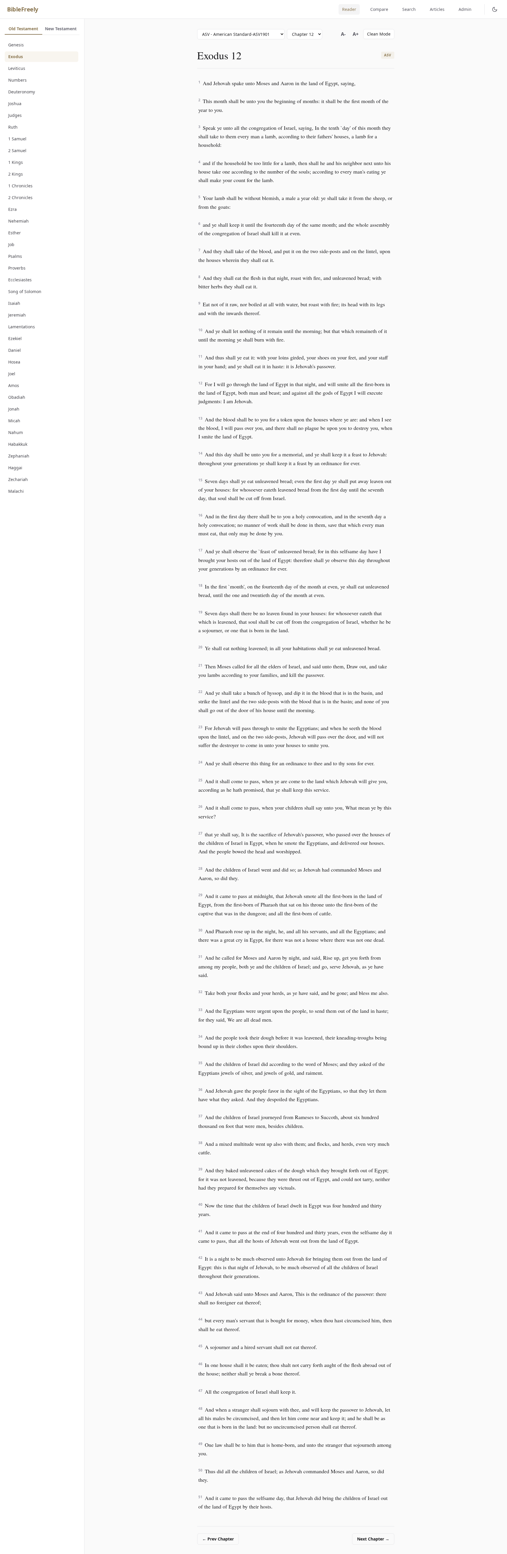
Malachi (16, 491)
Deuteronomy (21, 92)
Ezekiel (15, 338)
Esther (14, 233)
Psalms (15, 256)
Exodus (15, 56)
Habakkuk (17, 444)
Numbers (17, 80)
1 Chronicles (20, 186)
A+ (356, 34)
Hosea (14, 362)
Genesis (16, 45)
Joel (11, 373)
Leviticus (16, 68)
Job (11, 244)
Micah (14, 420)
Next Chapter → (373, 1539)
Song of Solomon (24, 291)
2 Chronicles (20, 197)
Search (409, 9)
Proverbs (17, 268)
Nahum (15, 432)
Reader (349, 9)
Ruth (13, 127)
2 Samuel (17, 150)
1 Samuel (17, 139)
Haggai (15, 467)
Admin (465, 9)
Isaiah (14, 303)
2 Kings (15, 174)
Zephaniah (18, 456)
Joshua (14, 103)
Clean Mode (379, 34)
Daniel (14, 350)
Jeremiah (17, 315)
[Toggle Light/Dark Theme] (494, 9)
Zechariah (18, 479)
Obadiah (16, 397)
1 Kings (15, 162)
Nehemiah (18, 221)
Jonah (13, 409)
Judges (15, 115)
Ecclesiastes (20, 279)
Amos (13, 385)
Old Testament (23, 28)
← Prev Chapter (218, 1539)
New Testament (61, 28)
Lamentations (21, 326)
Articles (437, 9)
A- (343, 34)
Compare (379, 9)
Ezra (12, 209)
